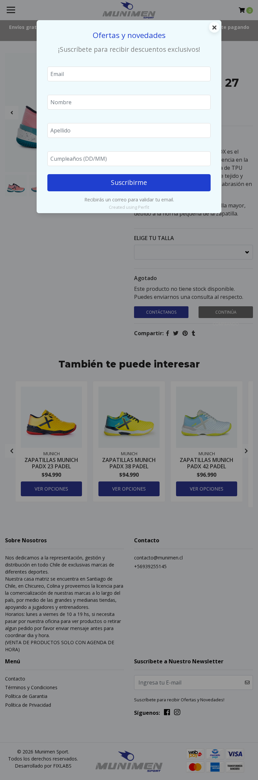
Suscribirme (129, 182)
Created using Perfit (129, 207)
